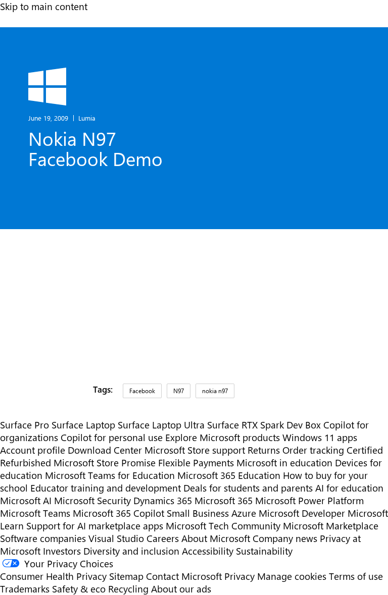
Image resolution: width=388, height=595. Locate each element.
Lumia (86, 118)
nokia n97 (215, 391)
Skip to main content (43, 6)
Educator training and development (105, 487)
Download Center (105, 450)
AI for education (349, 487)
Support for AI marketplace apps (94, 525)
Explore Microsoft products (222, 437)
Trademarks (25, 588)
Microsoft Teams (35, 513)
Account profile (32, 450)
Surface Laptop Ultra (161, 424)
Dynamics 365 (162, 500)
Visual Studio (116, 538)
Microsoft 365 (224, 500)
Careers (163, 538)
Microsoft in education (284, 462)
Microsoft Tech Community (223, 525)
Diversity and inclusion (131, 551)
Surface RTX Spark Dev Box (264, 424)
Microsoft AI (26, 500)
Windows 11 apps (319, 437)
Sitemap (126, 576)
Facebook (142, 391)
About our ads (181, 588)
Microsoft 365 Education (228, 475)
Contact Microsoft (184, 576)
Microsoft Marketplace (330, 525)
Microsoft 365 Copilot (118, 513)
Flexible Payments (196, 462)
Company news (285, 538)
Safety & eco (79, 588)
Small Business (198, 513)
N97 (178, 391)
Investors (62, 551)
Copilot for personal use (112, 437)
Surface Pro (24, 424)
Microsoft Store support (194, 450)
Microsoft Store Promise (105, 462)
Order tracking (313, 450)
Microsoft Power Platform (309, 500)
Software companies (43, 538)
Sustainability (264, 551)
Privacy (240, 576)
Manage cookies (291, 576)
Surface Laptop (83, 424)
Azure (243, 513)
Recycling (128, 588)
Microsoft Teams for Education (110, 475)
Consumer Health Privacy (53, 576)
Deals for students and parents (248, 487)
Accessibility (207, 551)
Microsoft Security (92, 500)
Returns (264, 450)
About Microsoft (215, 538)
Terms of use (356, 576)
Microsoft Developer (302, 513)
